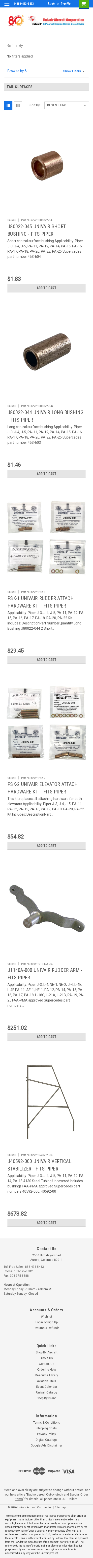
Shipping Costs (46, 1428)
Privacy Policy (46, 1434)
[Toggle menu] (7, 7)
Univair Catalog (46, 1392)
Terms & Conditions (46, 1422)
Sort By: (35, 105)
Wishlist (46, 1316)
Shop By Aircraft (47, 1352)
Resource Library (46, 1375)
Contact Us (46, 1364)
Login (51, 3)
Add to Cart (46, 288)
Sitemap (60, 1507)
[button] (46, 71)
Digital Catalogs (47, 1440)
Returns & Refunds (47, 1328)
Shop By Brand (47, 1398)
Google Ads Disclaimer (46, 1445)
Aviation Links (46, 1381)
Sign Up (66, 3)
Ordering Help (46, 1369)
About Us (46, 1358)
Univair (11, 220)
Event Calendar (46, 1387)
